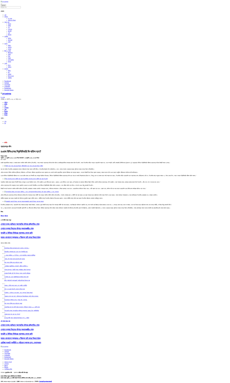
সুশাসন (5, 44)
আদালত (10, 47)
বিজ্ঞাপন (6, 365)
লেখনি (5, 63)
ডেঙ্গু (5, 121)
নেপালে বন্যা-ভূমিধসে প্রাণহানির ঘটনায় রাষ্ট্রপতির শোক (20, 224)
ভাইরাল (9, 74)
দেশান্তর (10, 29)
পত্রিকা (6, 17)
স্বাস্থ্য (9, 58)
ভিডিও (9, 71)
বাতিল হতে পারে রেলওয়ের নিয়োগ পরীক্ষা (33, 166)
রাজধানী (9, 31)
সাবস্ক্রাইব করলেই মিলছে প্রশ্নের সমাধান (34, 201)
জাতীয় (9, 26)
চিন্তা (9, 65)
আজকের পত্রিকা (12, 20)
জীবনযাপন (10, 53)
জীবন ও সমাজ (7, 51)
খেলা (9, 33)
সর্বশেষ (9, 24)
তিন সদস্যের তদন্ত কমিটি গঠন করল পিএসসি (37, 179)
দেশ (9, 27)
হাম (5, 123)
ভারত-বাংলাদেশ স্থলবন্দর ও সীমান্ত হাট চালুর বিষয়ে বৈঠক (21, 237)
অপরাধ (9, 49)
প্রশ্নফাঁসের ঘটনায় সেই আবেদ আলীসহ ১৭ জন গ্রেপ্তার (45, 192)
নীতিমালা (6, 367)
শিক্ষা (9, 56)
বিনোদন (9, 35)
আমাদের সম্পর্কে (8, 362)
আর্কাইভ (10, 78)
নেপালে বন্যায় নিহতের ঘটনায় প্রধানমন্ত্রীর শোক (17, 228)
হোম (5, 15)
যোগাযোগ (6, 364)
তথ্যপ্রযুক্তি (11, 60)
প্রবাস (9, 54)
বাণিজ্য (9, 38)
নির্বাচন (9, 45)
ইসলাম (9, 62)
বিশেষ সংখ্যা (11, 76)
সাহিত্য (9, 67)
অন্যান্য (6, 69)
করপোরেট (10, 40)
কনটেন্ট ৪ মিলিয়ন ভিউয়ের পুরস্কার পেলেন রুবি (17, 233)
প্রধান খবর (6, 22)
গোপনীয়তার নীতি (8, 369)
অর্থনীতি (6, 36)
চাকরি (9, 42)
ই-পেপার (10, 18)
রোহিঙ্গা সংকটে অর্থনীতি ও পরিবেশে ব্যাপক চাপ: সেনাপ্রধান (21, 342)
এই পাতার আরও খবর (5, 321)
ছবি (8, 72)
